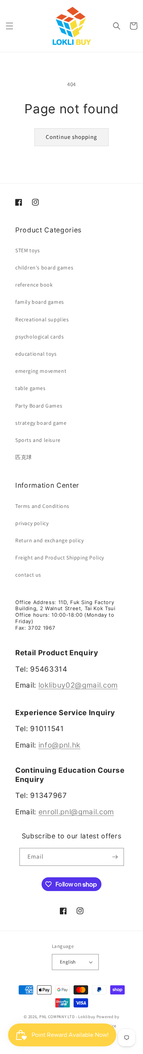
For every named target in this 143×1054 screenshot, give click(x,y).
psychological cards (39, 336)
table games (30, 388)
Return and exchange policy (49, 540)
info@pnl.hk (59, 745)
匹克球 (23, 457)
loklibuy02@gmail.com (78, 685)
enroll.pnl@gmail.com (76, 811)
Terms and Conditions (42, 506)
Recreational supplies (42, 319)
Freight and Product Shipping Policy (59, 557)
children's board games (44, 267)
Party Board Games (38, 405)
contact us (28, 574)
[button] (9, 26)
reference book (34, 284)
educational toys (36, 353)
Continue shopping (71, 136)
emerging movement (40, 370)
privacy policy (31, 523)
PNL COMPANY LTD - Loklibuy (67, 1016)
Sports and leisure (38, 440)
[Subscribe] (115, 857)
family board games (39, 301)
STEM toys (27, 250)
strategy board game (40, 422)
